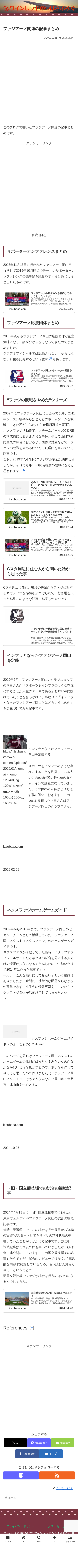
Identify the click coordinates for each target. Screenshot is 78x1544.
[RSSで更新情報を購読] (57, 1475)
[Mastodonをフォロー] (21, 1475)
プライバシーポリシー (20, 1526)
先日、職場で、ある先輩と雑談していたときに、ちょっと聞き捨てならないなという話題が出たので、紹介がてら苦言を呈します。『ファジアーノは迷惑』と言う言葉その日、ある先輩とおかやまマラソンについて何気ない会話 (52, 640)
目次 (35, 235)
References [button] (15, 1327)
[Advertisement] (39, 81)
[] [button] (31, 1327)
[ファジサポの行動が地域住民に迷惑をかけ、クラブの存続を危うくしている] (39, 616)
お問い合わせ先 (58, 1526)
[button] (50, 359)
